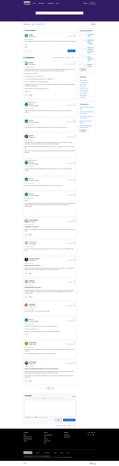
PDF (26, 44)
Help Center (67, 435)
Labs (57, 3)
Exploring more (83, 88)
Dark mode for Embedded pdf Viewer (32, 328)
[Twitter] (88, 434)
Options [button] (93, 24)
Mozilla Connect (27, 3)
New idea (35, 102)
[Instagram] (90, 434)
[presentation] (26, 398)
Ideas (34, 3)
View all (83, 69)
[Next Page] (53, 388)
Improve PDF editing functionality (62, 127)
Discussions (42, 3)
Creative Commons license (67, 457)
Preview (73, 396)
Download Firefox (48, 435)
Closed (81, 97)
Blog (45, 442)
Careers (25, 440)
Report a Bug (67, 436)
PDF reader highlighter (30, 30)
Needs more (82, 84)
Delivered (31, 39)
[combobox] (59, 13)
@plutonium (27, 326)
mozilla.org (38, 452)
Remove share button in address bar (90, 41)
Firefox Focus (47, 440)
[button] (26, 51)
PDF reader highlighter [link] (40, 24)
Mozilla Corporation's (29, 455)
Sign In (92, 3)
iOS (45, 436)
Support (85, 3)
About (25, 435)
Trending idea (83, 82)
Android (46, 438)
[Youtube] (93, 434)
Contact (68, 452)
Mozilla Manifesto (28, 436)
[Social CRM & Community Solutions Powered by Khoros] (92, 463)
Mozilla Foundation (28, 438)
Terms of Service (47, 452)
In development (83, 90)
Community (50, 3)
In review (82, 86)
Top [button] (25, 463)
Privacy (55, 452)
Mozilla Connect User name (90, 58)
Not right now (83, 93)
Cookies (61, 452)
